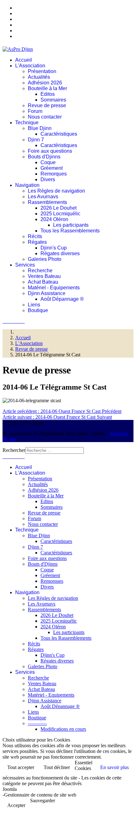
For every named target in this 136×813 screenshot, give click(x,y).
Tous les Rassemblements (70, 230)
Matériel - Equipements (54, 287)
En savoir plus (114, 767)
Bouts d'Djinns (44, 156)
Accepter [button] (16, 805)
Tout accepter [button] (20, 767)
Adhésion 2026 (45, 82)
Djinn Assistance (46, 293)
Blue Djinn (40, 128)
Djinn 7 (36, 139)
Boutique (38, 310)
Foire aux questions (50, 151)
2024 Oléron (54, 219)
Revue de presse (47, 105)
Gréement (51, 168)
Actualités (39, 77)
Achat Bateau (43, 282)
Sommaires (53, 99)
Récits (35, 236)
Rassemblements (47, 202)
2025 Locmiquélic (60, 213)
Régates (37, 242)
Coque (48, 162)
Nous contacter (45, 117)
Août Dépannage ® (62, 299)
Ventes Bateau (44, 276)
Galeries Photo (44, 259)
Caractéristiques (58, 134)
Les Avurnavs (43, 196)
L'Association (30, 65)
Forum (35, 111)
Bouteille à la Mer (47, 88)
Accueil (23, 60)
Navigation (27, 185)
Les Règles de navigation (56, 191)
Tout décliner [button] (57, 767)
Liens (34, 304)
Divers (47, 179)
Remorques (53, 173)
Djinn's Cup (53, 247)
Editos (47, 94)
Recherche (40, 270)
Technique (27, 122)
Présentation (42, 71)
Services (25, 265)
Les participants (71, 225)
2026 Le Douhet (58, 208)
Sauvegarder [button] (42, 800)
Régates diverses (60, 253)
